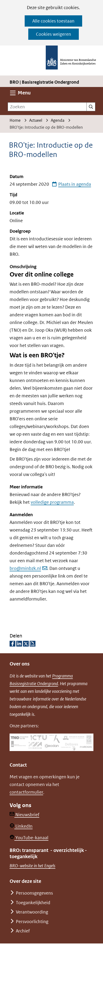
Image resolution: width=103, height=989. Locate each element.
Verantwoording (32, 912)
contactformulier (26, 792)
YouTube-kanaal (31, 837)
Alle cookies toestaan (53, 21)
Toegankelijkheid (33, 902)
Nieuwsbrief (26, 814)
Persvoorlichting (32, 921)
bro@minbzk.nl (25, 568)
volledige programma (52, 502)
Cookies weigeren (53, 34)
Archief (23, 931)
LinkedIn (23, 826)
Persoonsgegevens (34, 893)
